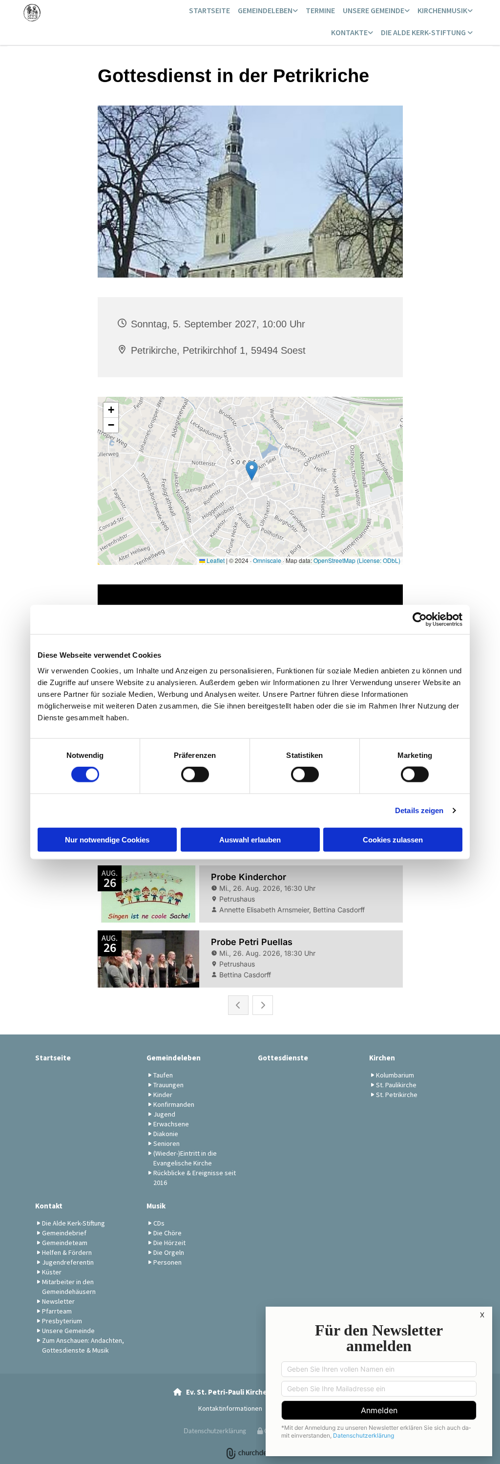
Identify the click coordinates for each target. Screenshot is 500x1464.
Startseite (209, 10)
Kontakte (349, 32)
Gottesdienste (283, 1057)
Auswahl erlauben (250, 839)
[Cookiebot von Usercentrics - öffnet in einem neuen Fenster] (419, 619)
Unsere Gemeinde (373, 10)
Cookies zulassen (393, 839)
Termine (320, 10)
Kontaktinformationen (230, 1408)
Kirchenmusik (442, 10)
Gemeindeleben (265, 10)
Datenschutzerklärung (215, 1431)
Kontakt (48, 1205)
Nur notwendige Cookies (107, 839)
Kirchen (382, 1057)
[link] (268, 11)
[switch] (195, 774)
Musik (156, 1205)
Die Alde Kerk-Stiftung (424, 32)
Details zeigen (419, 810)
